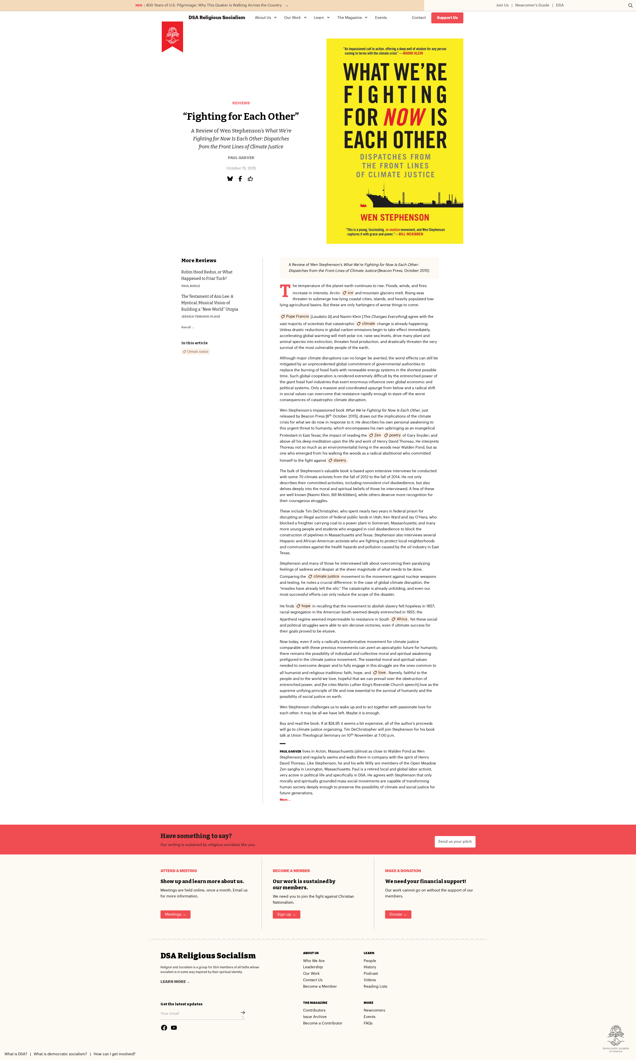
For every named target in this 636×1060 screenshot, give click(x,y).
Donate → (398, 914)
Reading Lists (375, 986)
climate (368, 324)
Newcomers (374, 1010)
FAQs (368, 1023)
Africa (402, 619)
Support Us (447, 18)
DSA (560, 5)
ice (350, 293)
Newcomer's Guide (532, 5)
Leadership (313, 967)
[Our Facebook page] (163, 1027)
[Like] (251, 179)
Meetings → (175, 914)
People (370, 961)
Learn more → (175, 982)
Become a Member (320, 986)
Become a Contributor (322, 1023)
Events (381, 18)
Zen (377, 435)
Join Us (502, 5)
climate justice (326, 576)
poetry (395, 435)
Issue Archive (315, 1017)
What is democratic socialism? (60, 1054)
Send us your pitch (455, 842)
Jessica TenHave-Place (200, 316)
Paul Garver (241, 158)
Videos (370, 980)
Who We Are (314, 961)
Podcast (371, 973)
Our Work (311, 973)
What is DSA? (15, 1054)
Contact (419, 18)
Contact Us (312, 980)
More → (285, 799)
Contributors (314, 1010)
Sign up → (286, 914)
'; (243, 1017)
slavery (340, 460)
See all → (188, 327)
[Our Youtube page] (173, 1027)
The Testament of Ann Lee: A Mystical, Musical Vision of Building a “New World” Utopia (209, 303)
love (382, 673)
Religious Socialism (217, 17)
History (370, 967)
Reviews (241, 103)
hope (306, 606)
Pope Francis (297, 316)
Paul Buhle (190, 286)
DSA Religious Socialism (208, 955)
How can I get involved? (114, 1054)
